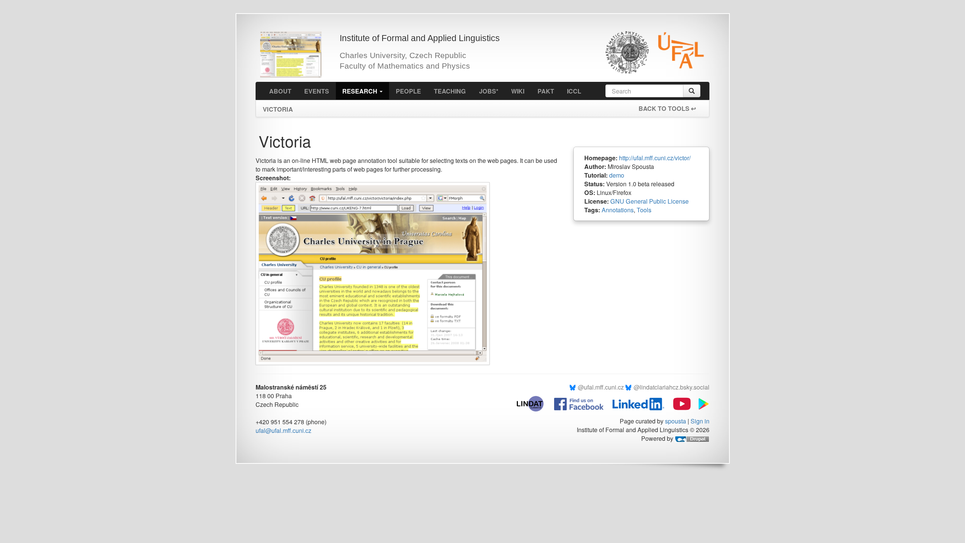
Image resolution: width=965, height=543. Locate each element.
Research (360, 91)
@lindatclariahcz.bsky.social (671, 387)
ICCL (574, 91)
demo (616, 175)
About (280, 91)
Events (316, 91)
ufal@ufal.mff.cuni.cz (283, 430)
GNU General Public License (649, 201)
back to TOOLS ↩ (667, 108)
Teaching (450, 91)
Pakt (546, 91)
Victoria (278, 106)
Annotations (618, 210)
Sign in (700, 421)
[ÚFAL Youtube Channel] (678, 403)
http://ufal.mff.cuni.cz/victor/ (655, 157)
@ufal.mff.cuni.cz (601, 387)
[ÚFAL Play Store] (700, 403)
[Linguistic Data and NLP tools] (534, 403)
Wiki (517, 91)
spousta (675, 421)
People (408, 91)
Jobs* (488, 91)
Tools (644, 210)
